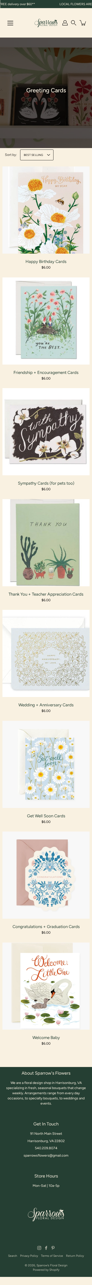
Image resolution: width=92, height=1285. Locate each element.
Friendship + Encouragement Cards (46, 372)
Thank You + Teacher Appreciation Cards (46, 594)
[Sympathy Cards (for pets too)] (46, 431)
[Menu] (10, 23)
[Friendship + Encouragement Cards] (46, 321)
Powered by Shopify (46, 1269)
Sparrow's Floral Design (52, 1265)
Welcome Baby (46, 1037)
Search (12, 1256)
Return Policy (75, 1256)
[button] (73, 23)
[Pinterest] (53, 1248)
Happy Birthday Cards (46, 261)
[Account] (65, 23)
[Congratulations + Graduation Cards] (46, 875)
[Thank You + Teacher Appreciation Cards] (46, 542)
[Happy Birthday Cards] (46, 210)
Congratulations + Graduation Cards (46, 926)
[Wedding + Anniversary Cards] (46, 653)
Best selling (33, 155)
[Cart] (83, 23)
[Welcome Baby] (46, 986)
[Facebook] (46, 1248)
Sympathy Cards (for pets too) (46, 483)
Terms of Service (52, 1256)
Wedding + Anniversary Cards (46, 704)
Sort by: (11, 155)
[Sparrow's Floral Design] (46, 23)
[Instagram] (39, 1248)
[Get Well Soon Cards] (46, 764)
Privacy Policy (29, 1256)
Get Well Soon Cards (46, 815)
